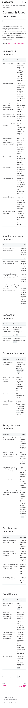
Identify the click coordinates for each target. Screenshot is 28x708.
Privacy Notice (7, 705)
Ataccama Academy (9, 702)
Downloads (18, 702)
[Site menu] (25, 2)
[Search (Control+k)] (22, 2)
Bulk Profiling (6, 685)
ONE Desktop (5, 5)
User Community (13, 699)
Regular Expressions (22, 685)
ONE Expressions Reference (16, 43)
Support (6, 699)
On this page (7, 21)
